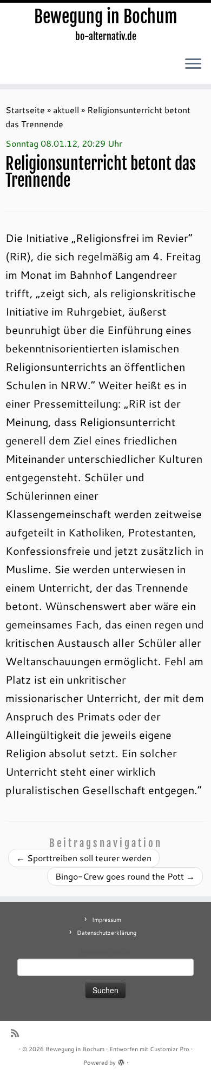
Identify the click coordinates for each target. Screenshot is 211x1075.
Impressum (106, 919)
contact (120, 952)
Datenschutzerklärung (106, 932)
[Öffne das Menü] (193, 64)
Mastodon (94, 952)
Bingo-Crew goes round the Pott (125, 876)
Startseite (25, 109)
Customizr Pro (169, 1049)
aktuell (66, 109)
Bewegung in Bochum (105, 17)
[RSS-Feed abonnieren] (17, 1033)
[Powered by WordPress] (121, 1060)
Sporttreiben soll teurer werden (83, 857)
